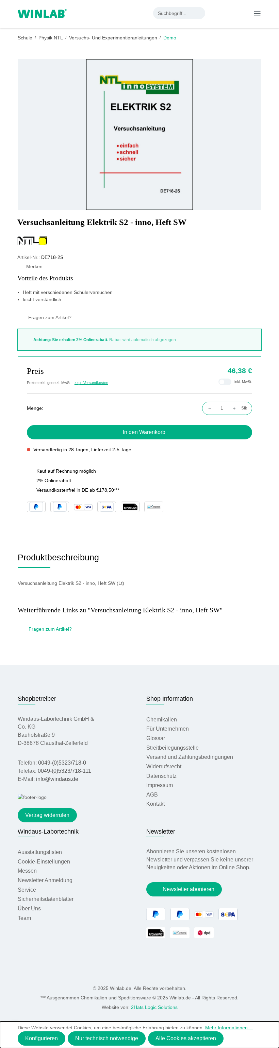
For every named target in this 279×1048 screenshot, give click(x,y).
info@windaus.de (57, 779)
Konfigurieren (41, 1038)
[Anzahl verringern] (208, 408)
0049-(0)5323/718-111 (64, 771)
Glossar (155, 738)
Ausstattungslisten (40, 852)
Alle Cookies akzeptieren (185, 1038)
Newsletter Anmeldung (45, 880)
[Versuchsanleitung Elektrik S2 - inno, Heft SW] (139, 134)
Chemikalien (161, 719)
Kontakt (155, 804)
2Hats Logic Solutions (154, 1007)
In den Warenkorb (144, 432)
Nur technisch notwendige (106, 1038)
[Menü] (257, 13)
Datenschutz (161, 776)
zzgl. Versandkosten (91, 383)
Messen (27, 871)
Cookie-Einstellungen (44, 861)
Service (27, 890)
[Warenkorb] (243, 13)
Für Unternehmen (167, 729)
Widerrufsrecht (163, 766)
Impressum (159, 785)
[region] (139, 134)
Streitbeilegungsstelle (172, 748)
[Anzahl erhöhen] (236, 408)
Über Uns (29, 908)
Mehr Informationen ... (229, 1027)
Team (24, 918)
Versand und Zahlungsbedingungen (189, 757)
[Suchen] (199, 13)
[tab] (58, 560)
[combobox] (173, 13)
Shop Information (169, 698)
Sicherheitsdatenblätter (45, 899)
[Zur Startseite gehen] (42, 13)
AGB (152, 795)
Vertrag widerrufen (47, 815)
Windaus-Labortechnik (48, 831)
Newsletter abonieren (188, 889)
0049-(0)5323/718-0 (62, 763)
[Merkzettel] (229, 13)
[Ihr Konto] (215, 13)
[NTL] (139, 240)
